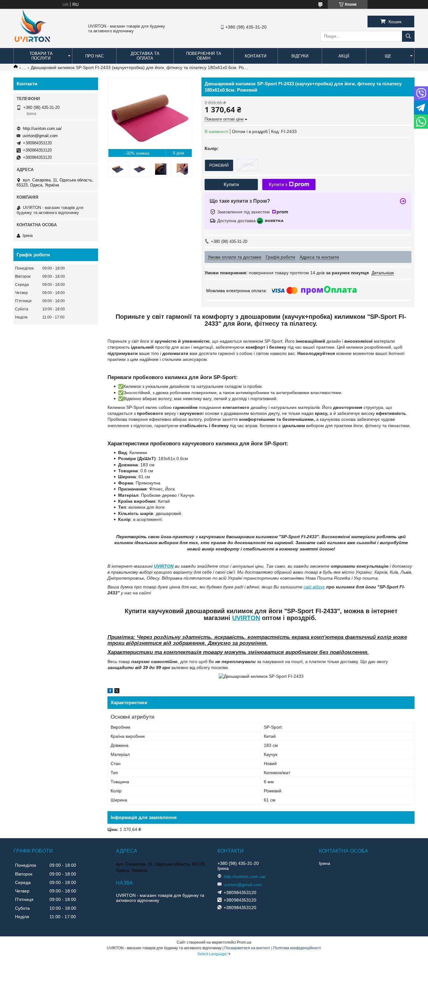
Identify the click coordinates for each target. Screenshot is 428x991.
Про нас (94, 56)
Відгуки (299, 56)
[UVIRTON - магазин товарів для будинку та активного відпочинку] (32, 45)
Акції (343, 56)
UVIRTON (164, 566)
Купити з (278, 184)
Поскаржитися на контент (247, 948)
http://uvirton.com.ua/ (42, 128)
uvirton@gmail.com (40, 135)
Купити (231, 184)
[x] (116, 691)
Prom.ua (244, 942)
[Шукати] (408, 36)
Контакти (255, 56)
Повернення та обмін (203, 56)
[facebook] (110, 691)
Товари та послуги (41, 56)
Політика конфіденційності (297, 948)
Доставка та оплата (145, 56)
